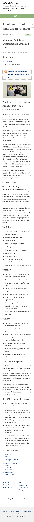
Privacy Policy (15, 511)
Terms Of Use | (24, 511)
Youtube (28, 34)
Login (10, 499)
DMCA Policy (6, 511)
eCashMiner (11, 3)
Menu (18, 16)
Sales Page (8, 61)
